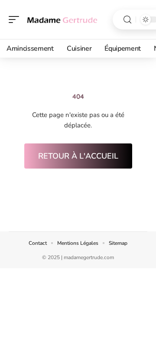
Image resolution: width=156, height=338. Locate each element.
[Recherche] (127, 19)
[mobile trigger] (16, 19)
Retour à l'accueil (78, 156)
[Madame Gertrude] (62, 19)
